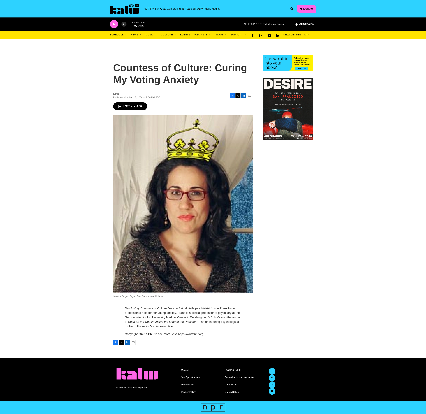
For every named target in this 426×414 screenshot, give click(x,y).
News (134, 34)
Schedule (117, 34)
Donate (308, 8)
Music (149, 34)
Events (185, 34)
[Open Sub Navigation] (126, 34)
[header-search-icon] (292, 8)
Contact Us (230, 384)
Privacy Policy (188, 392)
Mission (185, 370)
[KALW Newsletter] (288, 63)
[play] (114, 24)
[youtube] (269, 34)
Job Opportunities (190, 377)
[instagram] (260, 34)
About (219, 34)
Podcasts (201, 34)
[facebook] (252, 34)
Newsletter (292, 34)
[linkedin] (277, 34)
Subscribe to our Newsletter (239, 377)
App (306, 34)
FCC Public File (233, 370)
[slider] (129, 24)
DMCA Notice (232, 392)
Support (237, 34)
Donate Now (187, 384)
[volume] (124, 24)
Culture (167, 34)
